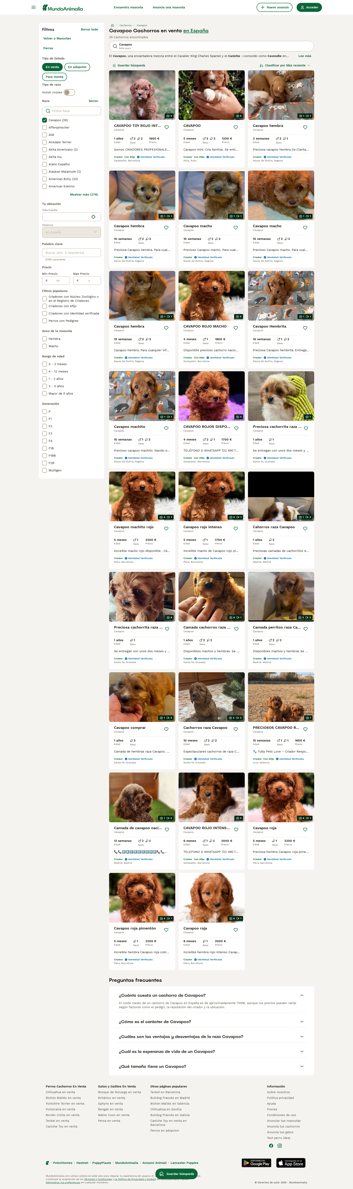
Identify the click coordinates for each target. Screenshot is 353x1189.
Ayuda (271, 1103)
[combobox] (65, 217)
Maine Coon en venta (113, 1115)
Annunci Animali (154, 1163)
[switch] (69, 92)
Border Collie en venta (62, 1115)
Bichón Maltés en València (169, 1103)
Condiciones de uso (281, 1115)
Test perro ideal (278, 1138)
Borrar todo (89, 29)
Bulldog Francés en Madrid (170, 1098)
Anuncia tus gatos (280, 1132)
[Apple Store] (291, 1163)
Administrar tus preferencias (63, 1182)
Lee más (304, 56)
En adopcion (77, 67)
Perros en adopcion (164, 1130)
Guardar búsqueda (131, 65)
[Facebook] (271, 1146)
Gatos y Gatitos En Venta (117, 1086)
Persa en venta (109, 1121)
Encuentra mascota (128, 7)
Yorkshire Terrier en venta (65, 1103)
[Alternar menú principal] (33, 7)
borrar (93, 101)
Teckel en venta (57, 1121)
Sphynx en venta (110, 1103)
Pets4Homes (62, 1163)
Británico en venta (111, 1098)
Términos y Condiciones (98, 1179)
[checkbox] (44, 120)
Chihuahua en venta (60, 1092)
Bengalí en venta (110, 1109)
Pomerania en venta (60, 1109)
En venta (52, 67)
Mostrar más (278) (84, 194)
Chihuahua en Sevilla (165, 1109)
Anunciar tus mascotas (284, 1121)
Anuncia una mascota (169, 7)
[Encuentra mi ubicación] (93, 217)
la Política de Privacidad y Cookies (135, 1179)
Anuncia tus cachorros (283, 1126)
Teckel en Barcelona (165, 1092)
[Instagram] (280, 1146)
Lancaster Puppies (184, 1163)
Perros (48, 48)
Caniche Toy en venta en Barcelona (168, 1123)
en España (196, 31)
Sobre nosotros (278, 1092)
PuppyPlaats (101, 1163)
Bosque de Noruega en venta (119, 1092)
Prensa (272, 1109)
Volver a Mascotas (57, 38)
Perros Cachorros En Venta (66, 1086)
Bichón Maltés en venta (63, 1098)
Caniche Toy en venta (61, 1126)
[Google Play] (256, 1163)
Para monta (54, 77)
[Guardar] (166, 127)
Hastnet (82, 1163)
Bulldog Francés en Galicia (170, 1115)
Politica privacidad (280, 1098)
